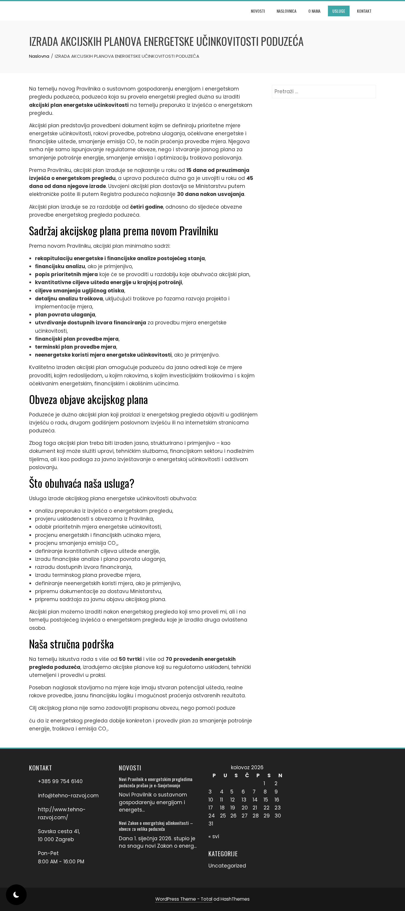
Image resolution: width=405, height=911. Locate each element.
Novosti (258, 11)
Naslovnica (286, 11)
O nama (314, 11)
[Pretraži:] (324, 88)
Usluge (338, 11)
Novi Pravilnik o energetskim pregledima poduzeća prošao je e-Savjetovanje (155, 781)
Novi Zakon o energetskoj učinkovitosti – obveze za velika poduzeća (156, 825)
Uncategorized (227, 865)
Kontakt (364, 11)
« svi (213, 836)
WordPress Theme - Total (183, 899)
